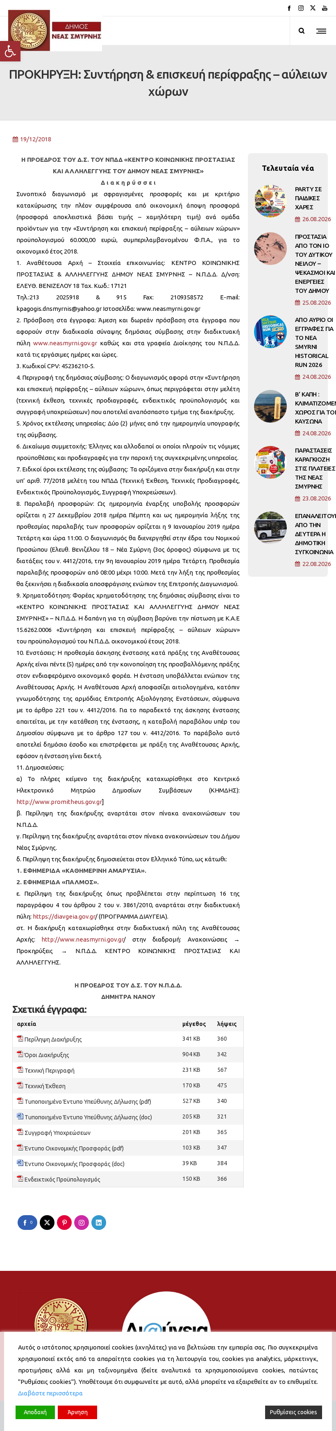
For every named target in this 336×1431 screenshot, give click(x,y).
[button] (10, 51)
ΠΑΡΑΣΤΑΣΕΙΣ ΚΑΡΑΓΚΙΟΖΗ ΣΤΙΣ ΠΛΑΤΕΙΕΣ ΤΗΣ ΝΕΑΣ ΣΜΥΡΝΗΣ (315, 468)
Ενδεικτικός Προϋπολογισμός (62, 1179)
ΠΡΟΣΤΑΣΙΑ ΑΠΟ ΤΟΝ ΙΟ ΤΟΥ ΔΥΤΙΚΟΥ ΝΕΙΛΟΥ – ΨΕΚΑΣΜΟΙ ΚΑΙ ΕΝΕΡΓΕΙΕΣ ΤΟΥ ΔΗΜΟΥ (315, 263)
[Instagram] (301, 8)
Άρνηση (78, 1412)
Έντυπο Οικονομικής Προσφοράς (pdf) (74, 1148)
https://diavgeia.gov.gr (64, 916)
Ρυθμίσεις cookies (293, 1412)
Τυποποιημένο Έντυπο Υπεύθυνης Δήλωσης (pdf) (88, 1101)
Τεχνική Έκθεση (45, 1086)
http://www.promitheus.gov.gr (59, 801)
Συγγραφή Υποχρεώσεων (58, 1133)
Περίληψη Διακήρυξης (53, 1039)
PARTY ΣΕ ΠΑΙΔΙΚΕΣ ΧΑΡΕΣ (308, 198)
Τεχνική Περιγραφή (50, 1070)
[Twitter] (313, 8)
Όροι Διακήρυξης (47, 1055)
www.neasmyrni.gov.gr (65, 343)
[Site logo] (55, 30)
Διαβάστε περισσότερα (50, 1393)
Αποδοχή (35, 1412)
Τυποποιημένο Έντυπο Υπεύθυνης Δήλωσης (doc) (88, 1117)
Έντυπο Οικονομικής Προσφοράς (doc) (75, 1164)
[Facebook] (289, 8)
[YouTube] (325, 8)
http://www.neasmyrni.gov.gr (82, 939)
